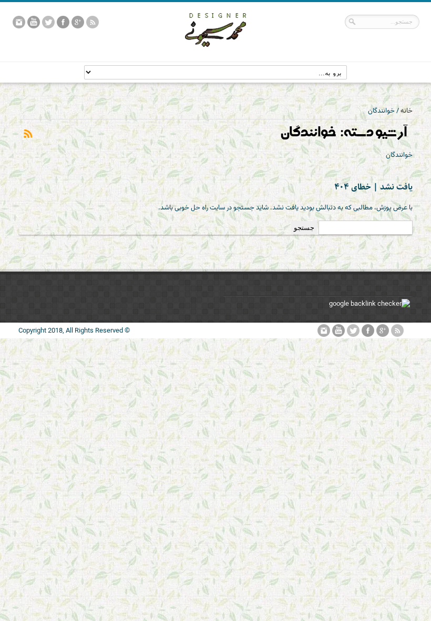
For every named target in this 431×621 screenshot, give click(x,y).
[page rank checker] (369, 304)
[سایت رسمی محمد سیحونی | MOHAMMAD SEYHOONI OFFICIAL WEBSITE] (215, 54)
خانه (407, 111)
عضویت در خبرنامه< (27, 134)
